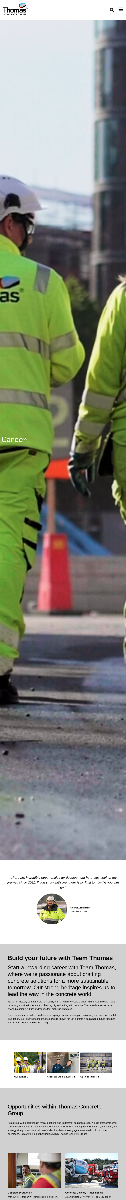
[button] (111, 9)
